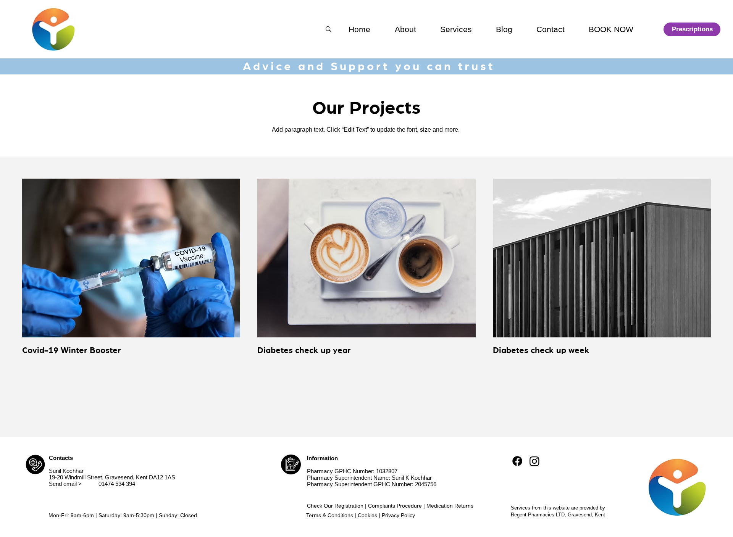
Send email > (65, 484)
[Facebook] (517, 461)
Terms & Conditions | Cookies (341, 515)
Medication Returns (449, 506)
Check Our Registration (335, 506)
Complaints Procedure (395, 506)
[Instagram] (534, 461)
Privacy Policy (398, 515)
